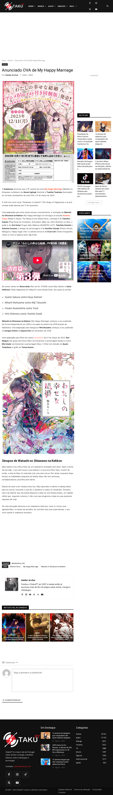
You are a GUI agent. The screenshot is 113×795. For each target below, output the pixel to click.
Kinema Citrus (15, 566)
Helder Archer (11, 75)
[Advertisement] (56, 36)
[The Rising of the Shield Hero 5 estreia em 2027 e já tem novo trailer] (61, 627)
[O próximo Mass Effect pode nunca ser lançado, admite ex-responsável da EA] (103, 153)
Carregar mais (93, 202)
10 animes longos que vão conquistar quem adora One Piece (92, 231)
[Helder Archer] (11, 587)
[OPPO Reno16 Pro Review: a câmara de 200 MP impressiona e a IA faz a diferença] (45, 747)
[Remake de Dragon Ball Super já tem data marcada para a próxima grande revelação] (85, 153)
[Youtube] (96, 9)
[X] (90, 9)
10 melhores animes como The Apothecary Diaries (13, 638)
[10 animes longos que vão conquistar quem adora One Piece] (45, 761)
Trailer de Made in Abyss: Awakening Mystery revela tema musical (37, 637)
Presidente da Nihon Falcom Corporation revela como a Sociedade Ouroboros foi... (84, 139)
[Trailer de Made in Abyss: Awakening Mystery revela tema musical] (37, 627)
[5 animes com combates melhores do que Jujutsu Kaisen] (94, 250)
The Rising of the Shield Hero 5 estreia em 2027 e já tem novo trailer (61, 637)
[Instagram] (96, 3)
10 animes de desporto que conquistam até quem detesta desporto (101, 139)
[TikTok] (34, 594)
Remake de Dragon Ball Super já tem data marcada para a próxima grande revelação (94, 273)
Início (4, 60)
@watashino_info (18, 563)
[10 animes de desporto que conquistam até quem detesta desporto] (103, 126)
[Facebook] (90, 3)
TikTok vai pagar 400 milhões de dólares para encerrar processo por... (84, 191)
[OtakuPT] (14, 6)
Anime (10, 60)
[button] (107, 6)
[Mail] (30, 594)
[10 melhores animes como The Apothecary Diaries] (13, 627)
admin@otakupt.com (22, 766)
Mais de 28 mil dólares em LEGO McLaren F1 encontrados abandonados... (102, 191)
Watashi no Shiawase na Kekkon (53, 566)
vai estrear (38, 337)
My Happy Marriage (30, 566)
